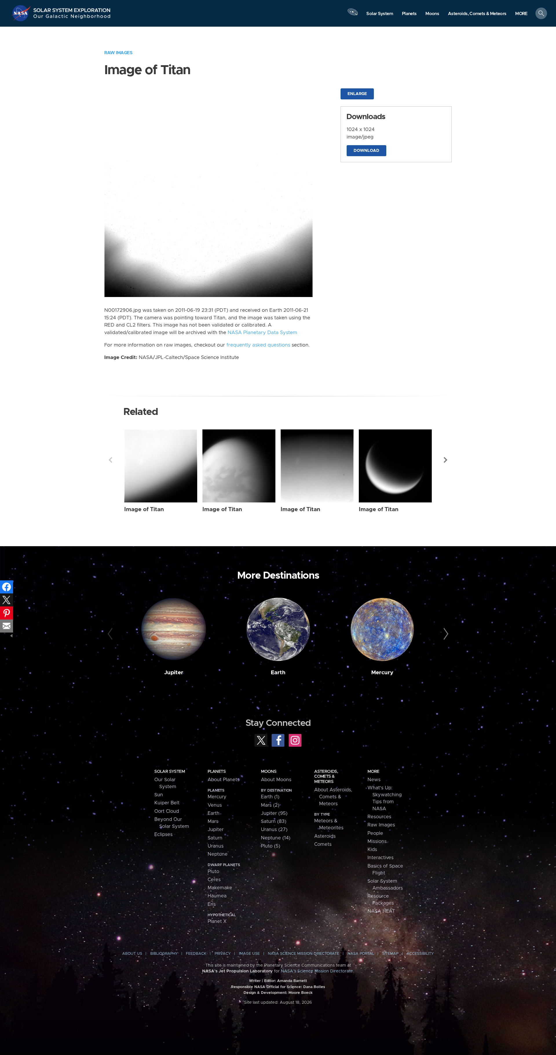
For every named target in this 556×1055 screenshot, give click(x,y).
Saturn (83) (273, 821)
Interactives (380, 857)
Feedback (196, 954)
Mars (213, 821)
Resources (379, 817)
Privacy (223, 954)
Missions (377, 841)
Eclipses (163, 834)
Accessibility (420, 954)
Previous (110, 460)
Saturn (215, 838)
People (375, 833)
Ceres (214, 879)
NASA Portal (361, 954)
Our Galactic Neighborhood (72, 17)
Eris (212, 904)
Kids (372, 849)
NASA (22, 13)
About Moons (276, 779)
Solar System (169, 771)
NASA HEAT (381, 911)
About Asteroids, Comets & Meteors (333, 797)
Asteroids (325, 836)
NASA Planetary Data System (262, 332)
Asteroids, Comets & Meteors (326, 776)
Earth (278, 672)
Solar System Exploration (72, 8)
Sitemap (390, 954)
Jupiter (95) (274, 813)
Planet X (217, 921)
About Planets (223, 779)
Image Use (249, 954)
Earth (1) (270, 797)
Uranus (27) (274, 829)
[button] (521, 13)
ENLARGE (357, 94)
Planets (217, 771)
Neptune (218, 854)
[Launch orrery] (353, 15)
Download (366, 151)
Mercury (382, 672)
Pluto (213, 871)
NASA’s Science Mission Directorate (317, 971)
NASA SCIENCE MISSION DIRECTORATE (303, 954)
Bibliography (164, 954)
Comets (323, 844)
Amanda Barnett (292, 981)
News (374, 779)
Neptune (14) (275, 838)
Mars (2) (270, 805)
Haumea (217, 896)
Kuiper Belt (167, 803)
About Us (132, 954)
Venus (215, 805)
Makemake (220, 887)
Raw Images (118, 53)
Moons (268, 771)
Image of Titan (144, 509)
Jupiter (173, 672)
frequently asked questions (258, 345)
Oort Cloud (166, 811)
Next (445, 460)
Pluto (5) (270, 846)
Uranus (216, 846)
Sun (158, 794)
